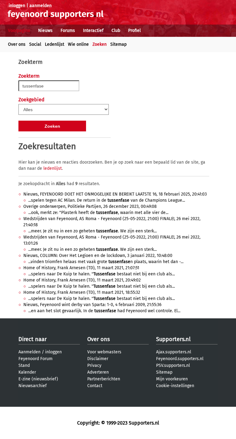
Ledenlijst (54, 44)
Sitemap (118, 44)
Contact (94, 385)
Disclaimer (97, 358)
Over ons (17, 44)
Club (116, 30)
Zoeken (99, 44)
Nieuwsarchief (32, 385)
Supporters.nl (173, 339)
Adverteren (98, 372)
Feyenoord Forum (35, 358)
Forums (68, 30)
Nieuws (45, 30)
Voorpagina (19, 30)
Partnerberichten (103, 379)
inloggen (17, 5)
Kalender (27, 372)
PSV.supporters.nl (173, 365)
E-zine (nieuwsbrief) (38, 379)
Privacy (94, 365)
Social (35, 44)
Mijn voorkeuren (172, 379)
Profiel (134, 30)
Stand (24, 365)
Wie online (78, 44)
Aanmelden (29, 352)
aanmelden (41, 5)
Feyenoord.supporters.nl (179, 358)
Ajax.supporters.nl (173, 352)
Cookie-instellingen (175, 385)
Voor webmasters (104, 352)
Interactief (93, 30)
